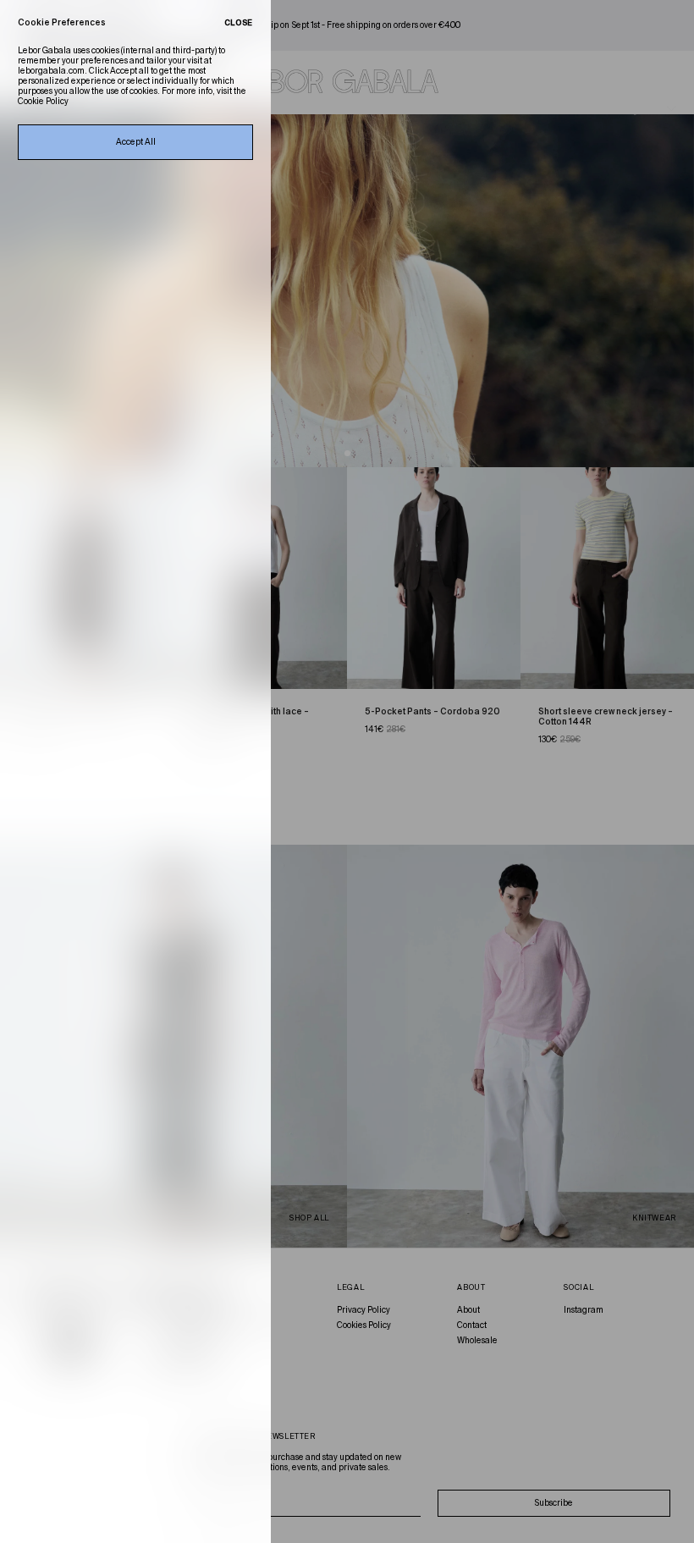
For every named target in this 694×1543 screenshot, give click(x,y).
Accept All (136, 142)
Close (238, 23)
